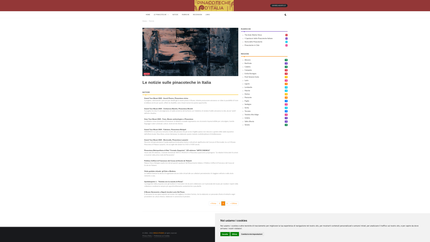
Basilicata (248, 63)
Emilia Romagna (250, 74)
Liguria (247, 84)
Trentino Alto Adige (252, 115)
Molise (247, 94)
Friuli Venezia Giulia (252, 77)
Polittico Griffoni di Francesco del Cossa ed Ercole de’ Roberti (168, 161)
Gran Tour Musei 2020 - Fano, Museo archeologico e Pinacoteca (168, 119)
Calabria (247, 67)
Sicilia (247, 108)
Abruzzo (248, 60)
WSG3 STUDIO (158, 233)
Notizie (146, 73)
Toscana (247, 111)
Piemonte (248, 97)
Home (144, 21)
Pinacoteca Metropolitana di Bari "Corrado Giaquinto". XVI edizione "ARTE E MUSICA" (177, 150)
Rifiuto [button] (234, 234)
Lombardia (248, 87)
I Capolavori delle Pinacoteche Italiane (259, 38)
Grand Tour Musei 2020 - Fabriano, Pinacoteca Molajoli (165, 129)
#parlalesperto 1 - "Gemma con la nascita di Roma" (163, 182)
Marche (247, 91)
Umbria (247, 118)
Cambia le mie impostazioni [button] (251, 234)
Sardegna (248, 104)
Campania (248, 70)
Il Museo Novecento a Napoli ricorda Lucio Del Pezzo (164, 192)
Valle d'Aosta (249, 121)
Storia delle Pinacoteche (253, 42)
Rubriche (246, 29)
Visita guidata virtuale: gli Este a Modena (160, 171)
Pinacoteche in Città (252, 45)
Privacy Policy (147, 236)
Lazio (246, 80)
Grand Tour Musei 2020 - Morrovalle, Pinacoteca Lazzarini (166, 140)
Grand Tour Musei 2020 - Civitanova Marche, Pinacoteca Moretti (168, 109)
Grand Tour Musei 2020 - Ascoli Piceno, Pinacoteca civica (166, 98)
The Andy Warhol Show (253, 35)
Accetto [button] (225, 234)
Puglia (247, 101)
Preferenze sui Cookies (162, 236)
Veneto (247, 125)
